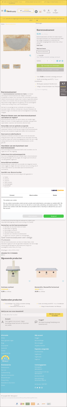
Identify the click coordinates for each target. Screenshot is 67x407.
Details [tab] (55, 195)
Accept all (53, 216)
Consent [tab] (12, 195)
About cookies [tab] (33, 195)
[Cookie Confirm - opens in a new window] (57, 190)
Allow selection (32, 216)
